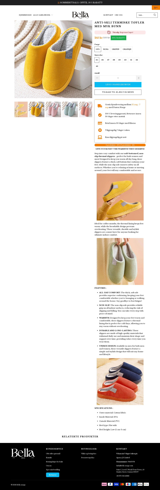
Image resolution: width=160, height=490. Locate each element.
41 (131, 60)
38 (114, 60)
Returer (52, 475)
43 (97, 66)
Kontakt (49, 458)
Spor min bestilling (53, 470)
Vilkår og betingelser (88, 454)
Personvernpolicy (87, 458)
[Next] (90, 59)
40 (125, 60)
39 (119, 60)
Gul (98, 49)
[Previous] (16, 59)
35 (97, 60)
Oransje (127, 49)
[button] (43, 15)
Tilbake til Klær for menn (118, 92)
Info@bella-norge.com (124, 466)
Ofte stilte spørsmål (53, 454)
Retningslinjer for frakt (54, 462)
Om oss (49, 466)
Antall (97, 73)
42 (137, 60)
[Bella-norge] (80, 15)
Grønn (115, 49)
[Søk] (155, 15)
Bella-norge (21, 485)
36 (102, 60)
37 (108, 60)
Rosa (105, 49)
